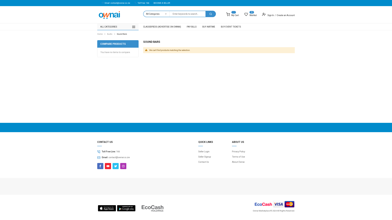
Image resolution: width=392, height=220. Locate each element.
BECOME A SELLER (162, 3)
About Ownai (238, 162)
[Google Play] (126, 208)
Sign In (271, 15)
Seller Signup (204, 157)
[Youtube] (108, 166)
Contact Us (203, 162)
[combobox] (187, 14)
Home (100, 34)
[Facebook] (100, 166)
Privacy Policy (238, 151)
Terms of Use (238, 157)
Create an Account (286, 15)
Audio (109, 34)
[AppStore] (107, 208)
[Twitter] (116, 166)
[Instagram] (123, 166)
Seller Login (203, 151)
